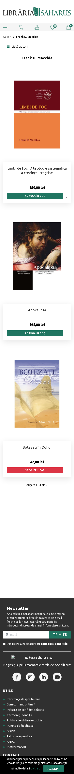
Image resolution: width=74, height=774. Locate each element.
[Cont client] (37, 27)
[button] (5, 27)
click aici (35, 768)
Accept (54, 768)
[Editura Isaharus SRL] (37, 12)
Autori (7, 36)
